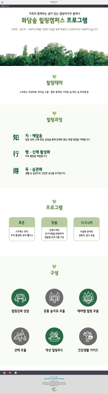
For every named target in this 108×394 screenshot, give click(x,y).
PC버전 (51, 377)
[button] (2, 2)
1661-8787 (56, 385)
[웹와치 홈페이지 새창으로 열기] (54, 389)
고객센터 (56, 377)
